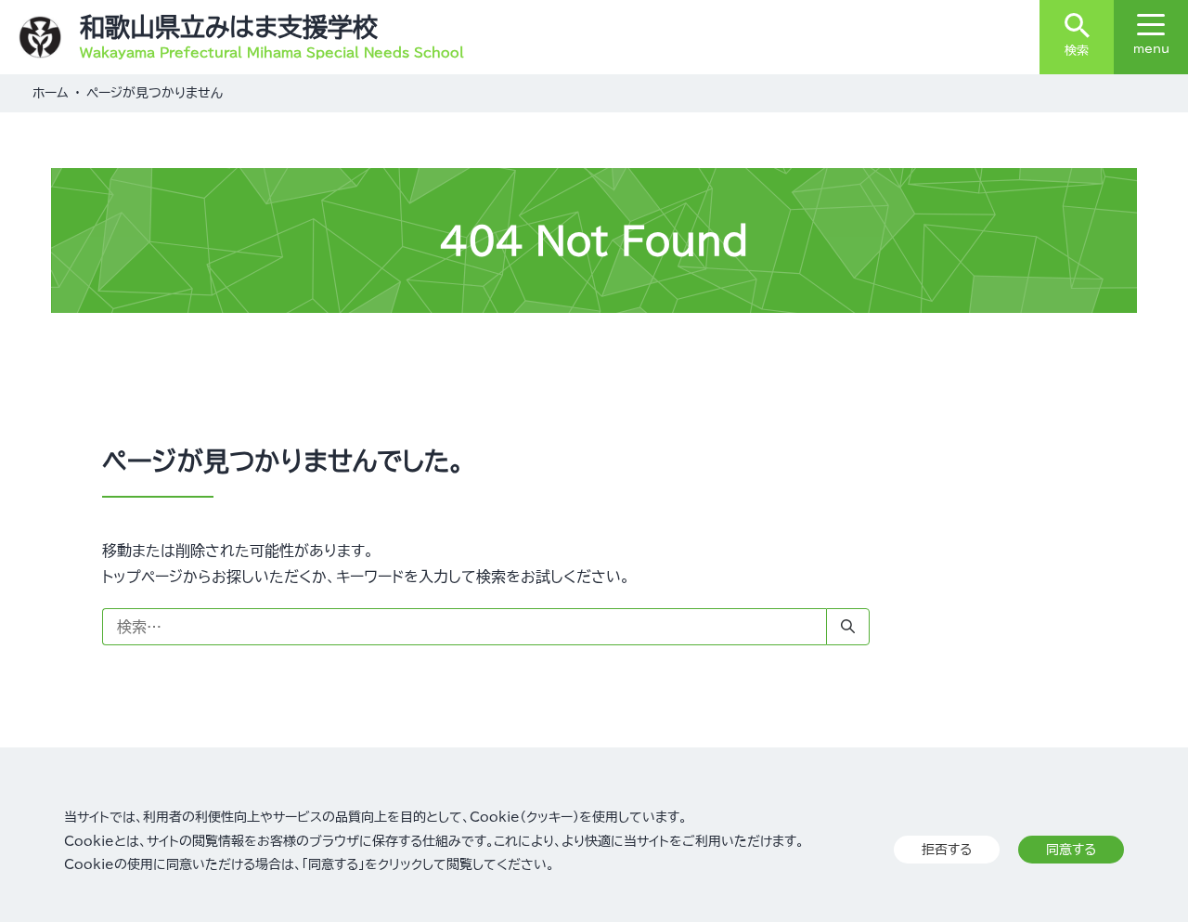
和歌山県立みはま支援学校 (229, 26)
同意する (1071, 849)
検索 (1077, 51)
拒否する (947, 849)
